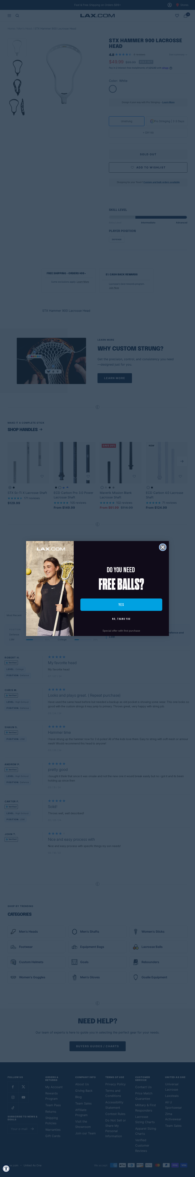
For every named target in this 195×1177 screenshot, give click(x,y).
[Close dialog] (162, 547)
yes (121, 604)
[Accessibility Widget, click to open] (6, 1168)
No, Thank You (121, 619)
